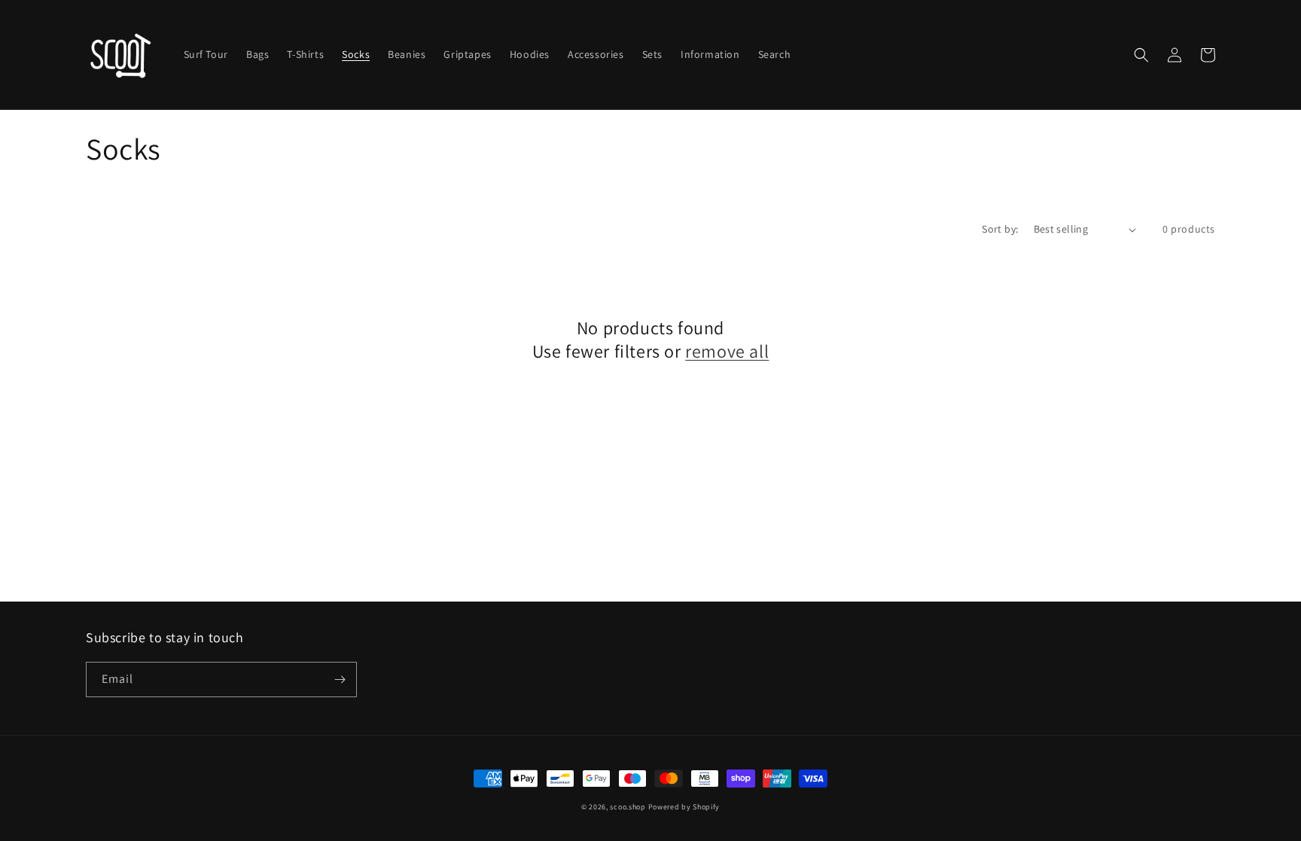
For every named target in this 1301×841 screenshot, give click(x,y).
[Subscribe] (339, 679)
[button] (1141, 55)
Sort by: (1000, 229)
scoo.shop (627, 807)
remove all (727, 351)
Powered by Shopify (684, 807)
